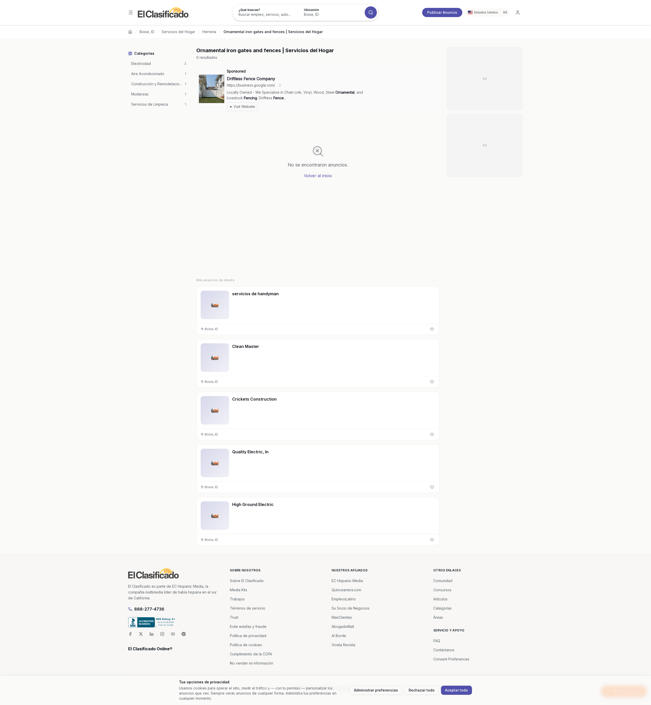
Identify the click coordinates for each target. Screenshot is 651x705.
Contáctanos (443, 650)
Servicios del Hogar (178, 32)
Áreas (438, 617)
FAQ (436, 641)
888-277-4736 (149, 609)
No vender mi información (251, 663)
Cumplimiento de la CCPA (251, 654)
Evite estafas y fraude (248, 626)
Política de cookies (246, 645)
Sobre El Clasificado (247, 581)
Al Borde (339, 635)
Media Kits (238, 590)
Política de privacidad (248, 635)
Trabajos (237, 599)
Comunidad (442, 581)
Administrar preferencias (376, 690)
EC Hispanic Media (347, 581)
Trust (234, 617)
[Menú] (131, 12)
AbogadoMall (343, 626)
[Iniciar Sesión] (518, 12)
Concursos (442, 590)
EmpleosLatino (344, 599)
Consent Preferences (451, 659)
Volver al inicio (318, 175)
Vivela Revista (343, 645)
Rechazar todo (422, 690)
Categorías (442, 608)
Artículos (440, 599)
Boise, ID (147, 32)
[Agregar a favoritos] (432, 329)
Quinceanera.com (346, 590)
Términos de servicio (247, 608)
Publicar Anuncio (442, 12)
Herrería (209, 32)
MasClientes (342, 617)
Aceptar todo (456, 690)
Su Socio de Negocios (350, 608)
